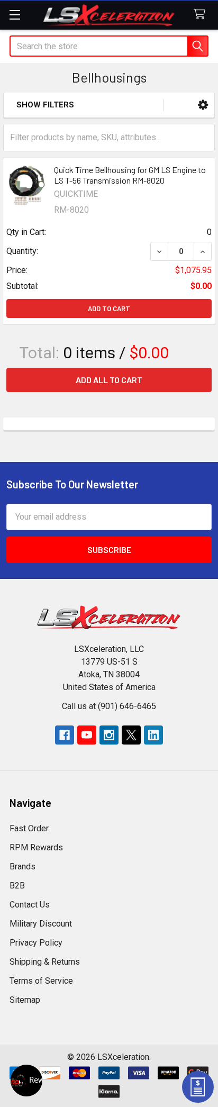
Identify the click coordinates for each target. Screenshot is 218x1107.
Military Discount (41, 924)
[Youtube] (86, 735)
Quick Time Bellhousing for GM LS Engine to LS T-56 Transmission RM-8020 (130, 175)
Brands (22, 866)
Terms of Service (41, 981)
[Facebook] (64, 735)
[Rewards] (26, 1080)
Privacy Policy (36, 943)
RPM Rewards (36, 847)
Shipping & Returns (45, 962)
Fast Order (29, 828)
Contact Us (30, 905)
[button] (203, 105)
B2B (17, 886)
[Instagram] (109, 735)
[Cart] (202, 14)
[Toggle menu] (14, 14)
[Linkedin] (153, 735)
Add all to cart (109, 380)
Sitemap (25, 1000)
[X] (131, 735)
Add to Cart (109, 308)
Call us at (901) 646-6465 (109, 706)
